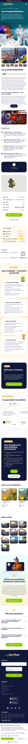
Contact (3, 692)
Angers (9, 718)
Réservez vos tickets (15, 384)
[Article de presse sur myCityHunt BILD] (23, 254)
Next (16, 429)
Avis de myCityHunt (5, 690)
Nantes (5, 715)
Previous (11, 429)
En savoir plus (13, 730)
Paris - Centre (4, 714)
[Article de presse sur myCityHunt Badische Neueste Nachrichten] (5, 252)
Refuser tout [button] (20, 738)
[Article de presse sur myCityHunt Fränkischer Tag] (23, 257)
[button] (14, 741)
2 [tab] (14, 170)
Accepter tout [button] (7, 738)
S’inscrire (14, 675)
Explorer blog (4, 688)
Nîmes (6, 718)
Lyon (19, 714)
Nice (2, 715)
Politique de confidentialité (14, 672)
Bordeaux (22, 715)
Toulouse (23, 714)
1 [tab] (12, 170)
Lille (2, 716)
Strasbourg (10, 715)
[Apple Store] (14, 698)
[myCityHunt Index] (8, 4)
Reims (9, 716)
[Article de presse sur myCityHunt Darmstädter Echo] (5, 258)
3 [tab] (15, 170)
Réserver (14, 471)
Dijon (2, 718)
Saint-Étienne (15, 716)
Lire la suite (14, 106)
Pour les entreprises (14, 219)
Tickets (3, 684)
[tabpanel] (14, 166)
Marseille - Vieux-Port (12, 714)
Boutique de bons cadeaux (7, 686)
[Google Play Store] (14, 702)
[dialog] (14, 733)
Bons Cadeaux (14, 600)
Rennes (5, 716)
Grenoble (21, 716)
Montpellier (16, 715)
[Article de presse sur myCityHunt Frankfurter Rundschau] (14, 257)
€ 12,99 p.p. (15, 214)
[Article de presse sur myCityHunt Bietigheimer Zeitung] (14, 252)
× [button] (26, 724)
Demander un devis (14, 476)
